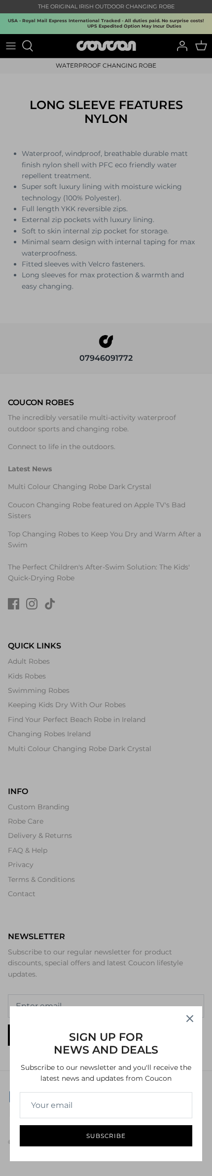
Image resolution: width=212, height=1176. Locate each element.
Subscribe (106, 1135)
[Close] (190, 1018)
